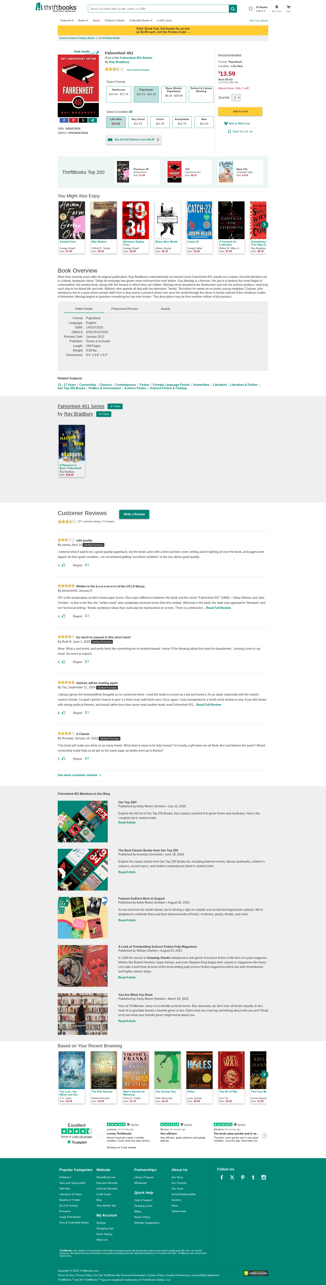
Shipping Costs (143, 1205)
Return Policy (142, 1217)
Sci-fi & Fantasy (68, 1205)
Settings (101, 1222)
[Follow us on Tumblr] (253, 1177)
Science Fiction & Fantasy (168, 388)
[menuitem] (262, 8)
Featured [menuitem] (65, 20)
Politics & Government (105, 388)
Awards (165, 308)
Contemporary (125, 384)
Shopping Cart (105, 1228)
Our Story (177, 1177)
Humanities (201, 384)
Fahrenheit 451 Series (135, 57)
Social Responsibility (183, 1194)
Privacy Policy (84, 1275)
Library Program (144, 1177)
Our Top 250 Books (71, 388)
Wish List (101, 1239)
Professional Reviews (124, 308)
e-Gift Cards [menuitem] (164, 20)
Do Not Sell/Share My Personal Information (120, 1275)
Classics (106, 384)
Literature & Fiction (244, 384)
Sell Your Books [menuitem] (259, 20)
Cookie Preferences (178, 1275)
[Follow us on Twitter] (232, 1177)
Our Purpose (179, 1182)
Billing (137, 1211)
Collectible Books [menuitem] (139, 20)
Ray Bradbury (119, 62)
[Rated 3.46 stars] (114, 69)
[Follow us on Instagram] (263, 1177)
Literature (220, 384)
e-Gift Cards (103, 1194)
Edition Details (84, 308)
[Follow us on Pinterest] (242, 1177)
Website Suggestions (146, 1222)
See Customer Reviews (138, 70)
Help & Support (143, 1200)
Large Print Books (70, 1216)
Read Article (127, 822)
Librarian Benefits (106, 1188)
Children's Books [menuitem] (115, 20)
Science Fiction (135, 388)
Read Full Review (218, 607)
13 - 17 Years (67, 384)
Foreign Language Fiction (171, 384)
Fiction (144, 384)
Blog (99, 1199)
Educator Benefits (107, 1182)
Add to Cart (240, 111)
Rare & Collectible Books (74, 1222)
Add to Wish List (239, 123)
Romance (65, 1211)
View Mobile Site (106, 1205)
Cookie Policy (156, 1275)
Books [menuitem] (82, 20)
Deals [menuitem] (96, 20)
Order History (104, 1234)
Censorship (87, 384)
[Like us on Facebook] (221, 1177)
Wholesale (140, 1182)
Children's (65, 1177)
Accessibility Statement (205, 1275)
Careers (176, 1199)
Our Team (177, 1188)
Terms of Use (66, 1275)
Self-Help (64, 1188)
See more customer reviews (77, 775)
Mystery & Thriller (69, 1199)
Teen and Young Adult (72, 1182)
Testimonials (178, 1211)
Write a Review (134, 514)
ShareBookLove (105, 1177)
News (174, 1205)
